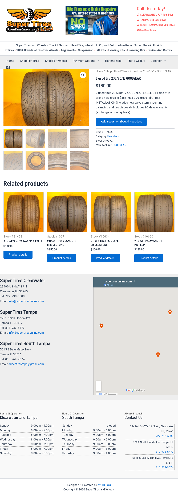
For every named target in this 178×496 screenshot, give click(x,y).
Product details (18, 254)
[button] (97, 61)
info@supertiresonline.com (26, 301)
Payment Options (84, 60)
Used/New (120, 71)
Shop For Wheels (56, 60)
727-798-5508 (165, 14)
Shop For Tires (29, 60)
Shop (109, 71)
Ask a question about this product (121, 121)
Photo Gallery (136, 60)
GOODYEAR (119, 145)
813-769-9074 (167, 25)
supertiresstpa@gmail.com (26, 364)
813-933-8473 (158, 20)
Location (156, 60)
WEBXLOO (104, 485)
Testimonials (113, 60)
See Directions (147, 30)
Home (10, 60)
